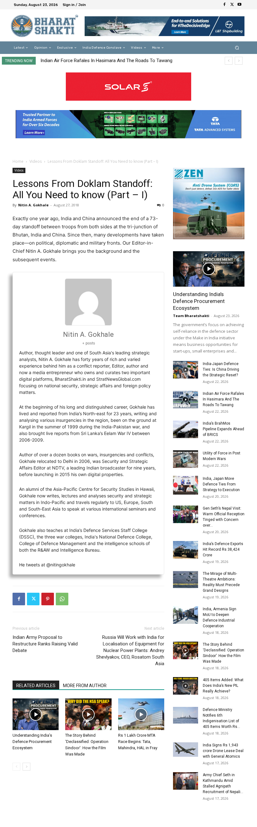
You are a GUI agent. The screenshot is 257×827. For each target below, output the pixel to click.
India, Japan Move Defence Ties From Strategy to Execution (221, 484)
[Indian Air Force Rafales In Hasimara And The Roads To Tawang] (185, 399)
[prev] (229, 61)
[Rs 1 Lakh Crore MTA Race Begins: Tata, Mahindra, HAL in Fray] (141, 714)
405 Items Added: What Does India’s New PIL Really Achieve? (223, 685)
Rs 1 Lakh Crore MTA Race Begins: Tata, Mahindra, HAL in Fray (137, 741)
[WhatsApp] (62, 599)
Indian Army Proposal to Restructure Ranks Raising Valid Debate (45, 643)
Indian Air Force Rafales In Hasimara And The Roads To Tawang (223, 399)
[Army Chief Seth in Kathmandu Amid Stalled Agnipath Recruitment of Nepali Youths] (185, 781)
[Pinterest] (47, 599)
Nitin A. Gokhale (33, 205)
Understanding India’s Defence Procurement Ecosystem (32, 741)
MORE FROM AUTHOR (85, 685)
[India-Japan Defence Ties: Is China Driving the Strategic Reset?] (185, 370)
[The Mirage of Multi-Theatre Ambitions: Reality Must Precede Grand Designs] (185, 579)
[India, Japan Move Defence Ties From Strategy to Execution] (185, 485)
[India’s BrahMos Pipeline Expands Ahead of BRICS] (185, 429)
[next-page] (26, 767)
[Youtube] (239, 4)
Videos (35, 161)
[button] (237, 48)
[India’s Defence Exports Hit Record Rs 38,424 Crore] (185, 550)
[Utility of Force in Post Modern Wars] (185, 459)
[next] (239, 61)
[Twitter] (232, 4)
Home (18, 161)
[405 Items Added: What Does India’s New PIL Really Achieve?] (185, 686)
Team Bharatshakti (191, 315)
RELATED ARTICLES (35, 685)
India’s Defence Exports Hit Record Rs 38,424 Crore (223, 549)
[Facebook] (224, 4)
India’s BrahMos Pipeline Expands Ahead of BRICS (91, 60)
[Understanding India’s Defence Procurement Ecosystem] (36, 714)
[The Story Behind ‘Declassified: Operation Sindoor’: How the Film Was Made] (88, 714)
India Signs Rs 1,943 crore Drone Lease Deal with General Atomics (223, 751)
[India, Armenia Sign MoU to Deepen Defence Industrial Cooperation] (185, 615)
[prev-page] (16, 767)
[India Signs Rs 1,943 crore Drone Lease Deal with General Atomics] (185, 749)
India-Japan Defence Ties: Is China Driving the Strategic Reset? (221, 369)
